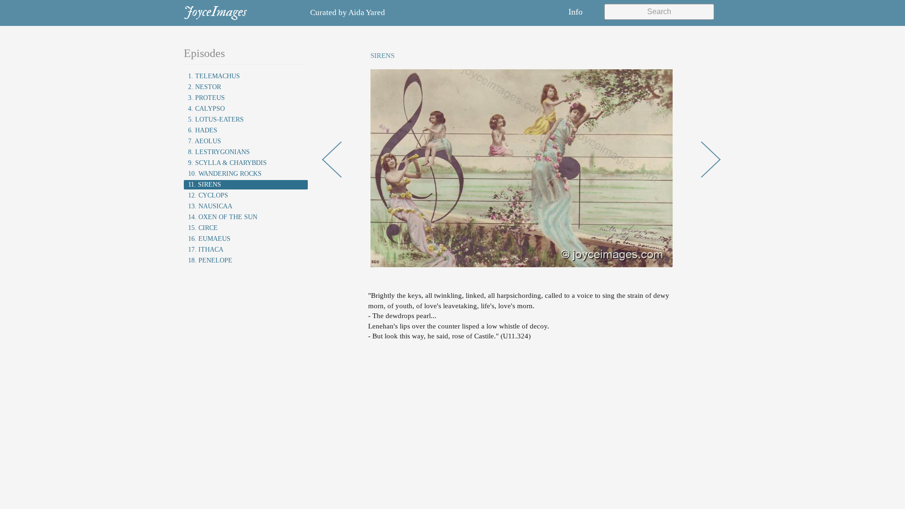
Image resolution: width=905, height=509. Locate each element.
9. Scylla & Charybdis (227, 162)
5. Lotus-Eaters (216, 119)
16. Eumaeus (209, 238)
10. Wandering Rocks (225, 173)
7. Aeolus (204, 141)
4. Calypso (206, 108)
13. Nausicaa (210, 206)
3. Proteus (206, 97)
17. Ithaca (205, 249)
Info (575, 11)
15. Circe (203, 227)
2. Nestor (204, 86)
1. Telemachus (214, 76)
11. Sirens (204, 184)
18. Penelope (210, 260)
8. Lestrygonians (219, 152)
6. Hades (202, 130)
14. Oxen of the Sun (222, 217)
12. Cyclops (208, 195)
